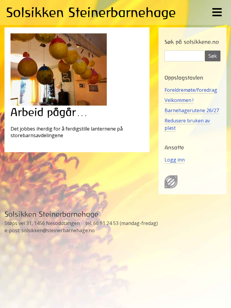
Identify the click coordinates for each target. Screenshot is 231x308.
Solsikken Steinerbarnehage (91, 12)
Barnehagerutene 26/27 (192, 110)
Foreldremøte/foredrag (191, 90)
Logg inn (175, 159)
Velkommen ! (179, 100)
